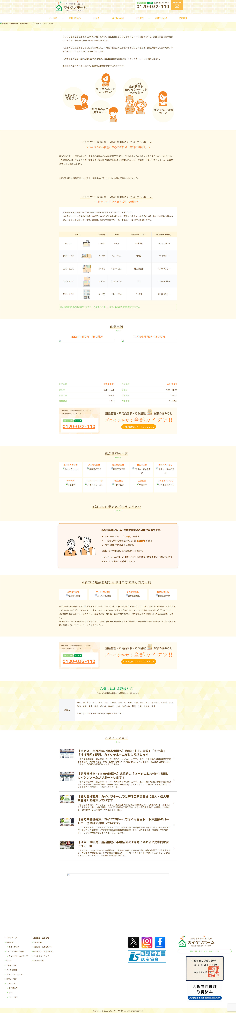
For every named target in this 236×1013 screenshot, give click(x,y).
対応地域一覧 (38, 960)
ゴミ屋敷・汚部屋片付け (42, 947)
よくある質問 (11, 970)
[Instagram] (147, 942)
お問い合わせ (11, 979)
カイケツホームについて (18, 956)
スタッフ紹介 (14, 947)
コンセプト (10, 983)
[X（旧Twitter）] (133, 942)
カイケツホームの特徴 (15, 951)
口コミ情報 (13, 997)
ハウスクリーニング (41, 956)
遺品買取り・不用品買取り (43, 951)
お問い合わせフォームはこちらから (138, 426)
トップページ (11, 938)
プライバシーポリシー (15, 974)
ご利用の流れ (11, 965)
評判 (10, 993)
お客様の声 (13, 988)
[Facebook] (160, 942)
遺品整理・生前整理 (41, 938)
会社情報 (9, 942)
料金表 (9, 960)
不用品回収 (37, 942)
